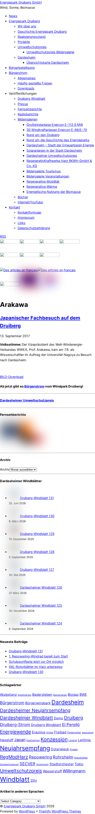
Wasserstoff (52, 771)
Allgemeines (27, 78)
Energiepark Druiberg (24, 21)
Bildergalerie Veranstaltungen (48, 176)
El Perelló (71, 724)
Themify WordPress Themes (60, 811)
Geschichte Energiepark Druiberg (42, 32)
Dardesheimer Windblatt (26, 717)
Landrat (72, 740)
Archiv (5, 469)
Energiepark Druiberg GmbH (25, 806)
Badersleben (42, 694)
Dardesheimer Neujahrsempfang (35, 710)
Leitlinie (84, 740)
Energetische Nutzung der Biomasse (54, 192)
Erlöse (49, 732)
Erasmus (39, 732)
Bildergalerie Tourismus (44, 171)
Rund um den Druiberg (43, 135)
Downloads (26, 88)
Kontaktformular (29, 212)
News (13, 16)
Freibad (60, 732)
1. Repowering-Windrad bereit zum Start (38, 656)
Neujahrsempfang (25, 748)
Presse (23, 104)
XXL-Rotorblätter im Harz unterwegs (36, 667)
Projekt (74, 749)
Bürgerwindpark (38, 703)
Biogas (73, 694)
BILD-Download (11, 377)
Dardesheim (27, 57)
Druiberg (73, 717)
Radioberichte (28, 114)
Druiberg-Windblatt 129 (37, 534)
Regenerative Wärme (42, 187)
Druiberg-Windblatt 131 (37, 498)
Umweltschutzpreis (32, 47)
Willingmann (74, 770)
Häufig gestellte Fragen (35, 83)
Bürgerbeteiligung (22, 68)
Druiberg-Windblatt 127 (37, 570)
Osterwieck (60, 749)
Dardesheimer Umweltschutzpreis (52, 156)
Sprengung (42, 764)
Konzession (54, 739)
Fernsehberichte (30, 109)
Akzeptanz (8, 694)
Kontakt (14, 207)
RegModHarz (14, 757)
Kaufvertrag (33, 740)
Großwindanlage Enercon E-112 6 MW (55, 125)
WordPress (27, 811)
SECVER (27, 763)
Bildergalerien (27, 119)
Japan (20, 739)
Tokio (79, 764)
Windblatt (15, 779)
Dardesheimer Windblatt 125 (41, 606)
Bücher (23, 197)
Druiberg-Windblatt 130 (37, 516)
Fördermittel (74, 732)
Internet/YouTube (30, 202)
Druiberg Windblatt (31, 99)
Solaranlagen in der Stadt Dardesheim (54, 151)
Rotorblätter (81, 757)
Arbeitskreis (24, 695)
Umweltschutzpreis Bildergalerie (50, 52)
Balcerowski (60, 695)
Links (21, 223)
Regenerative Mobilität (43, 182)
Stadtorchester (61, 764)
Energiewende (15, 731)
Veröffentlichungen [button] (23, 94)
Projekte (24, 42)
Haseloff (6, 740)
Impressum (26, 218)
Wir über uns (27, 26)
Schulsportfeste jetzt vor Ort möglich (36, 662)
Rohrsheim (63, 757)
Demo (58, 718)
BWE (83, 694)
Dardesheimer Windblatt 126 (41, 588)
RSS (3, 237)
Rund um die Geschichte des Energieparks (58, 140)
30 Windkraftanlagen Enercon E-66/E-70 (57, 130)
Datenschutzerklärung (34, 228)
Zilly (33, 780)
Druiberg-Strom (15, 724)
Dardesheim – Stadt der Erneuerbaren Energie (60, 145)
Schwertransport (9, 764)
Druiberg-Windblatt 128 (37, 552)
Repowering (40, 757)
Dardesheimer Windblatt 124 (41, 623)
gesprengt (87, 732)
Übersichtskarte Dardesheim (48, 63)
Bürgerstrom (18, 73)
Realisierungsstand (32, 37)
